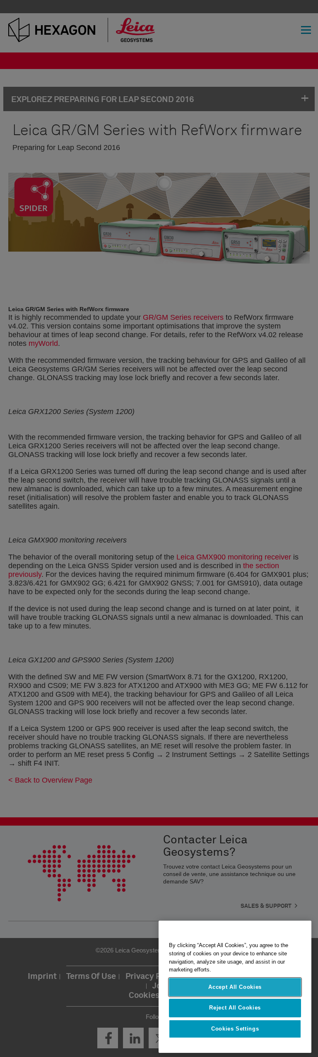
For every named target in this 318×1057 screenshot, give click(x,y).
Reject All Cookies (235, 1008)
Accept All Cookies (235, 987)
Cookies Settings (235, 1029)
